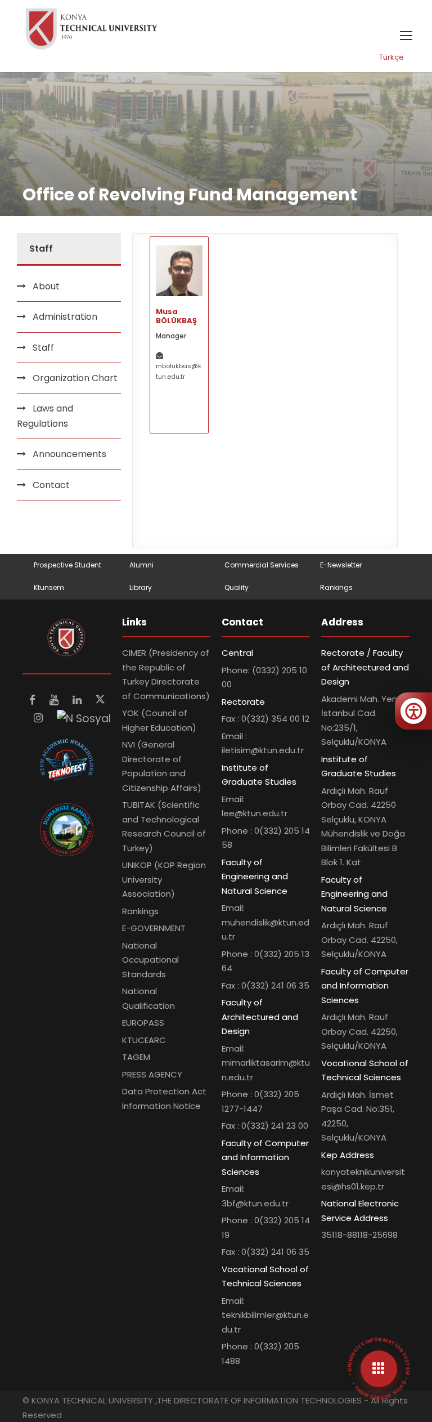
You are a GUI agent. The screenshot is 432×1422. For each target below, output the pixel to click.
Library (140, 587)
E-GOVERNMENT (154, 928)
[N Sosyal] (84, 718)
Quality (236, 587)
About (46, 286)
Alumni (141, 565)
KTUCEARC (144, 1040)
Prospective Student (67, 565)
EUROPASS (143, 1023)
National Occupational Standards (150, 960)
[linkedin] (78, 700)
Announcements (69, 454)
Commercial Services (261, 565)
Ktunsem (49, 587)
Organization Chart (75, 378)
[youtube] (55, 700)
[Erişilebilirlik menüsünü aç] (413, 711)
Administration (65, 316)
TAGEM (136, 1057)
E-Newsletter (341, 565)
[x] (100, 700)
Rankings (336, 587)
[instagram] (40, 718)
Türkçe (391, 57)
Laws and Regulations (45, 416)
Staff (43, 347)
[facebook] (33, 700)
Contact (51, 485)
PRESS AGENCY (152, 1074)
